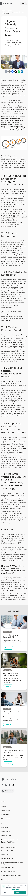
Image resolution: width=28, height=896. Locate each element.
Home (3, 10)
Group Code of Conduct (8, 847)
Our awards (5, 814)
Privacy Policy (5, 854)
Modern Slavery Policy (8, 858)
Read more (8, 648)
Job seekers (5, 824)
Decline (5, 892)
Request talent (6, 835)
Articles (10, 10)
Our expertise (5, 810)
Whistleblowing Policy (8, 871)
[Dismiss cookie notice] (25, 885)
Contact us (4, 806)
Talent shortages (6, 534)
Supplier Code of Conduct (9, 851)
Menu (23, 3)
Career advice (5, 831)
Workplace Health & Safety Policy (11, 875)
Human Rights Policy (7, 867)
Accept (17, 892)
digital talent (17, 80)
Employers (4, 827)
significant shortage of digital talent (12, 102)
